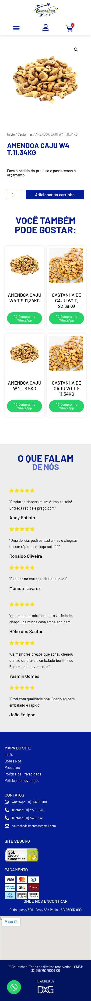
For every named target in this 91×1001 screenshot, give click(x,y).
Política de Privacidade (23, 773)
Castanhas (25, 134)
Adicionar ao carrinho (55, 194)
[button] (16, 28)
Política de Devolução (22, 780)
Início (11, 134)
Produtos (12, 767)
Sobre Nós (13, 760)
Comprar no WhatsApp (26, 318)
